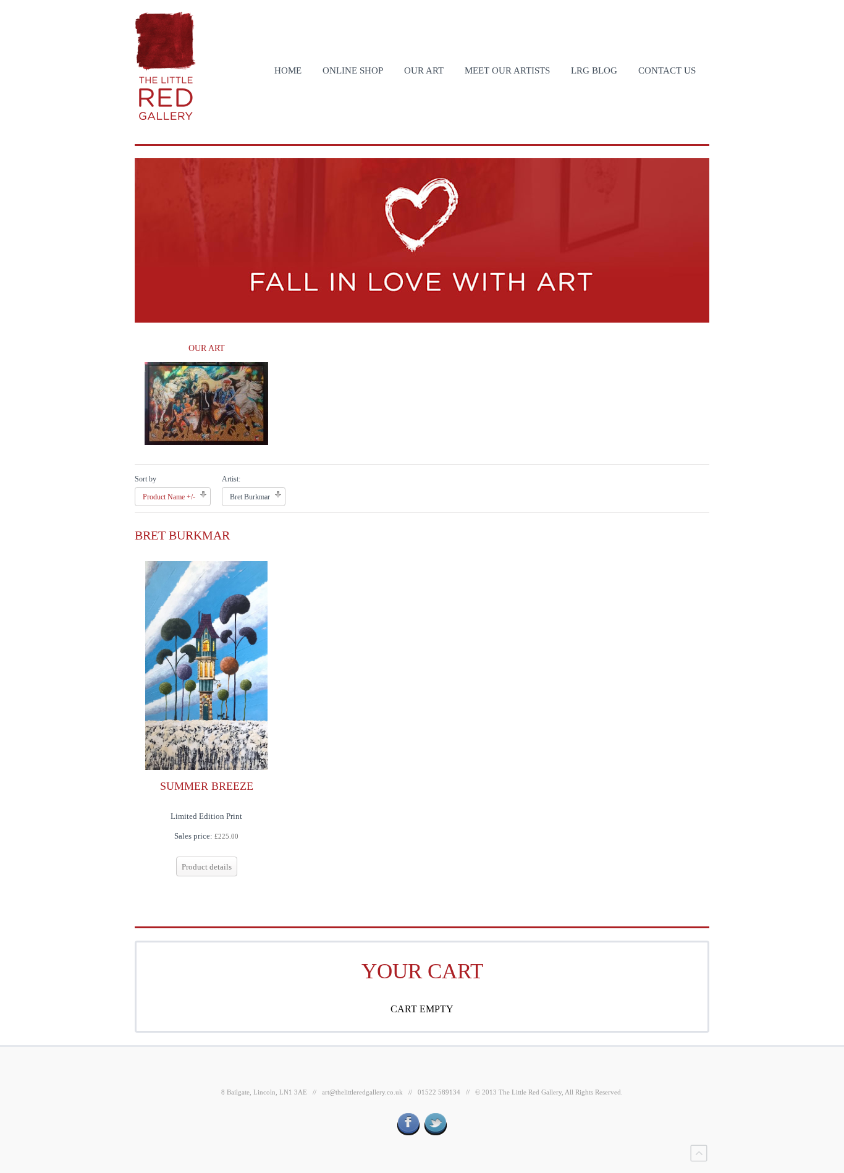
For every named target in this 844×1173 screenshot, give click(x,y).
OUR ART (424, 70)
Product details (207, 866)
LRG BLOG (594, 70)
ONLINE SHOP (353, 70)
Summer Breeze (206, 786)
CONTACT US (667, 70)
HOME (288, 70)
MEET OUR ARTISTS (507, 70)
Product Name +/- (169, 497)
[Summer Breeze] (206, 664)
